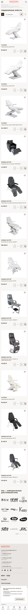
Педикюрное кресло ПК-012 (8, 280)
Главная (2, 4)
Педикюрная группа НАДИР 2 (9, 320)
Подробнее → (6, 595)
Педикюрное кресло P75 (7, 85)
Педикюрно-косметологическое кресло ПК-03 (13, 202)
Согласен (19, 599)
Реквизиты (3, 604)
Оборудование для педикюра (7, 7)
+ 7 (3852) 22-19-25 (6, 553)
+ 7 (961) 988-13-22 (6, 566)
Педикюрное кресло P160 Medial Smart (11, 124)
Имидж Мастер (6, 162)
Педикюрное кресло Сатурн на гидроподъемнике (9, 359)
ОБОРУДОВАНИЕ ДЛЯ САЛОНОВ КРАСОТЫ (10, 6)
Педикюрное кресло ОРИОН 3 (9, 477)
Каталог (6, 4)
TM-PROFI (4, 45)
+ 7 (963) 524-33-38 (6, 558)
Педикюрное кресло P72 (7, 46)
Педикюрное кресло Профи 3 (9, 241)
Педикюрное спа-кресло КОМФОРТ (10, 163)
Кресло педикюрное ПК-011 (8, 438)
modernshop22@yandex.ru (8, 550)
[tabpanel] (5, 514)
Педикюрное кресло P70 (8, 399)
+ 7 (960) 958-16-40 (6, 562)
